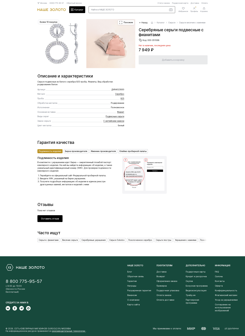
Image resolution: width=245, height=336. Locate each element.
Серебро (119, 94)
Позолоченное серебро (140, 240)
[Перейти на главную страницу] (51, 9)
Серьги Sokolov (117, 240)
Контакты (220, 281)
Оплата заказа (164, 295)
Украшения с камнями (185, 240)
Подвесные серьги (115, 116)
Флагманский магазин (226, 295)
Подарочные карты (196, 271)
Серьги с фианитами (49, 240)
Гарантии (132, 281)
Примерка (162, 286)
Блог (129, 271)
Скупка (189, 281)
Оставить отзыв (50, 218)
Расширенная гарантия (139, 290)
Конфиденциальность (226, 290)
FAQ (217, 271)
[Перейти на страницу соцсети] (9, 308)
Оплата (204, 3)
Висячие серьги (70, 240)
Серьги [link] (171, 23)
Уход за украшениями (226, 300)
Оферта (219, 286)
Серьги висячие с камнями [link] (192, 23)
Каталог (78, 9)
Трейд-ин (191, 295)
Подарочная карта (180, 3)
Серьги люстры (163, 240)
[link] (152, 22)
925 (122, 98)
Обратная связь (135, 276)
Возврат (161, 276)
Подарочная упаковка (168, 290)
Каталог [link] (161, 23)
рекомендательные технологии (69, 331)
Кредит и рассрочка (196, 276)
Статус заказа (164, 3)
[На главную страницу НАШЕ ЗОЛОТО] (25, 267)
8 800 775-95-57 (57, 3)
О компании (133, 300)
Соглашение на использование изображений (223, 307)
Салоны (219, 276)
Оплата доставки (165, 300)
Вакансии (132, 295)
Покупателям (165, 265)
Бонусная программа (197, 286)
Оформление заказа (167, 281)
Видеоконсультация (196, 290)
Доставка (195, 3)
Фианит (120, 112)
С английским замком (113, 121)
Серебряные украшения (94, 240)
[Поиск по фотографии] (171, 9)
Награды (131, 286)
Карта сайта (133, 304)
